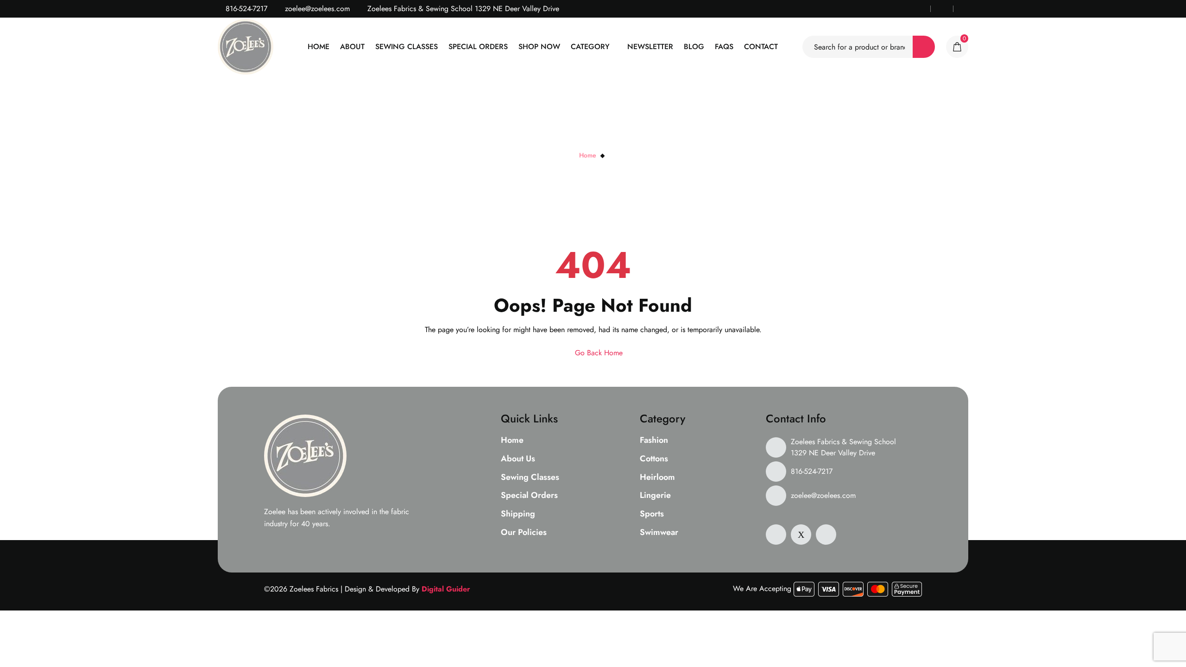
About (352, 46)
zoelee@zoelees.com (316, 8)
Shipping (518, 514)
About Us (518, 459)
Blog (694, 46)
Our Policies (524, 532)
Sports (652, 514)
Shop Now (539, 46)
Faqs (724, 46)
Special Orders (478, 46)
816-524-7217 (245, 8)
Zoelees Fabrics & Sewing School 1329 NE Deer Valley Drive (843, 447)
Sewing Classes (406, 46)
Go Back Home (598, 352)
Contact (761, 46)
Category (590, 46)
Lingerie (655, 495)
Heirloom (657, 477)
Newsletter (650, 46)
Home (318, 46)
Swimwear (659, 532)
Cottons (654, 459)
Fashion (654, 440)
